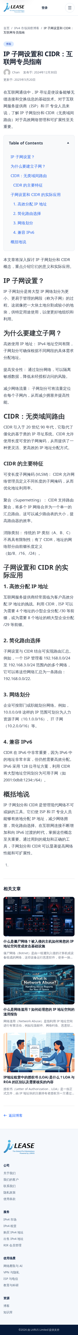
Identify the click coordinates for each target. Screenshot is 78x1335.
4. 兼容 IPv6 (23, 232)
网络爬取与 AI (13, 1266)
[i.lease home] (13, 8)
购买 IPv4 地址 (13, 1232)
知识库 (8, 1312)
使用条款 (9, 1199)
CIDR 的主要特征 (28, 185)
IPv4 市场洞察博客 (26, 28)
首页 (6, 28)
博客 (8, 44)
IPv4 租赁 (9, 1226)
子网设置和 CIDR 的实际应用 (36, 194)
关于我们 (9, 1173)
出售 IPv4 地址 (13, 1239)
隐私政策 (9, 1192)
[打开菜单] (70, 7)
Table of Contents (26, 143)
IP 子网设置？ (23, 156)
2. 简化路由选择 (27, 213)
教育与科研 (11, 1285)
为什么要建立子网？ (28, 166)
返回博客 (16, 1115)
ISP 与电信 (10, 1279)
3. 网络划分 (23, 222)
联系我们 (9, 1186)
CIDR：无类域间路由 (29, 175)
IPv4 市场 (9, 1219)
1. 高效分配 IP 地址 (30, 204)
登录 (45, 8)
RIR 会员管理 (12, 1245)
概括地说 (18, 241)
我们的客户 (11, 1179)
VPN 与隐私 (11, 1272)
